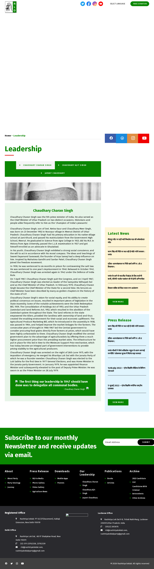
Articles (110, 483)
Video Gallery (38, 487)
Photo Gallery (38, 483)
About (56, 14)
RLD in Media (37, 478)
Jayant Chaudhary (90, 498)
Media (136, 14)
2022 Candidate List (139, 480)
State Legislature (102, 14)
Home (46, 14)
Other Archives (138, 498)
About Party (13, 478)
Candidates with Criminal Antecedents (139, 490)
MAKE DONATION (140, 4)
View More (118, 302)
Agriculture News (39, 492)
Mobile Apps (62, 478)
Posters (60, 483)
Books (110, 478)
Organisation (122, 14)
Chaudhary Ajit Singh (88, 491)
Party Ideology (14, 483)
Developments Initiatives (76, 14)
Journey (11, 487)
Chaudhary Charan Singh (90, 483)
